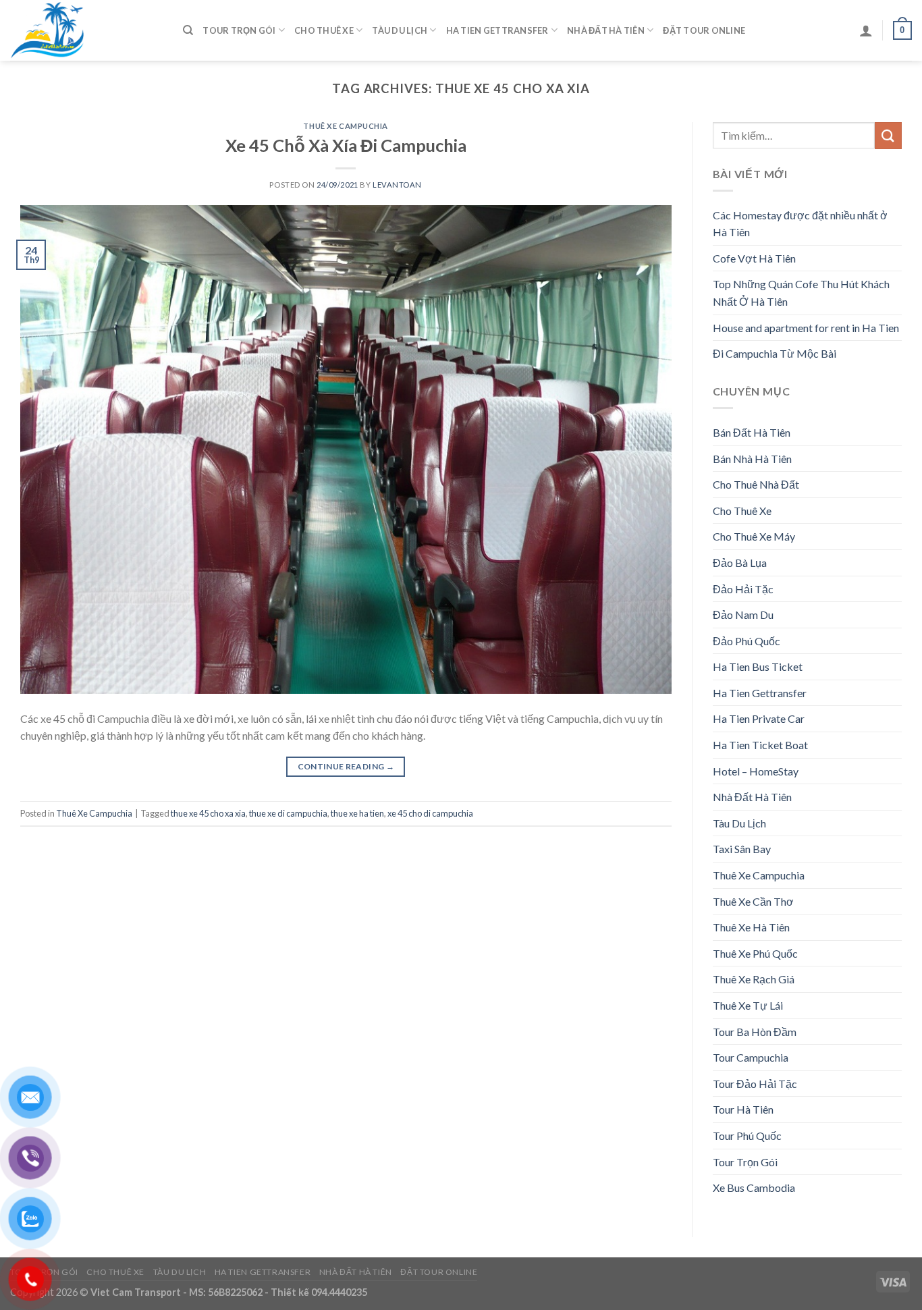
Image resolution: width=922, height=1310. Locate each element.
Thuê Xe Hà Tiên (751, 927)
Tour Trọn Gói (238, 30)
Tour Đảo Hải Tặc (755, 1083)
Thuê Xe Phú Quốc (755, 953)
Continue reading (346, 766)
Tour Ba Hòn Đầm (754, 1031)
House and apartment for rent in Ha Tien (806, 327)
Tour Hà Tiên (743, 1109)
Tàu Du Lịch (399, 30)
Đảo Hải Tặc (743, 588)
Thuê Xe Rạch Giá (753, 979)
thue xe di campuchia (288, 813)
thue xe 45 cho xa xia (208, 813)
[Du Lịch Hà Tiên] (86, 30)
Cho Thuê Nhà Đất (756, 484)
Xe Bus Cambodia (754, 1187)
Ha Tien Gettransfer (497, 30)
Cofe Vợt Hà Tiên (754, 258)
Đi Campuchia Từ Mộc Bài (774, 353)
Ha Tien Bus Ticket (758, 666)
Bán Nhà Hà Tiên (752, 458)
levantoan (397, 184)
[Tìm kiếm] (188, 30)
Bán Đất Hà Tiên (751, 432)
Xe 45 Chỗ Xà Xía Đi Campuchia (345, 145)
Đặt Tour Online (704, 30)
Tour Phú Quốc (747, 1135)
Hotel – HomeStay (755, 771)
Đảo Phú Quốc (746, 640)
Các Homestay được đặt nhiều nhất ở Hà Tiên (800, 224)
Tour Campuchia (750, 1057)
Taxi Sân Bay (742, 848)
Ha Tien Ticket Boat (760, 744)
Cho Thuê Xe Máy (754, 536)
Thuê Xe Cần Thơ (753, 901)
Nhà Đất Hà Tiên (606, 30)
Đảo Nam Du (743, 614)
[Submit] (888, 135)
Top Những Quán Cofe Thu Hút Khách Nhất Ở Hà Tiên (801, 292)
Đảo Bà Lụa (740, 562)
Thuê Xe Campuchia (345, 125)
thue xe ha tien (357, 813)
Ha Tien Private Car (759, 718)
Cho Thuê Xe (324, 30)
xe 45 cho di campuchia (430, 813)
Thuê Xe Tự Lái (748, 1005)
